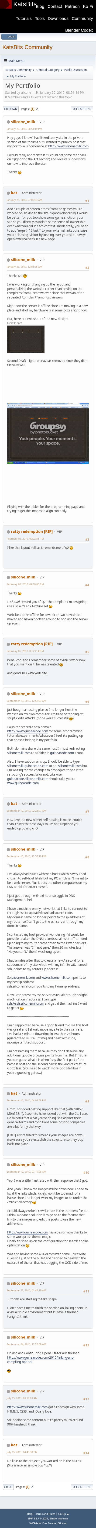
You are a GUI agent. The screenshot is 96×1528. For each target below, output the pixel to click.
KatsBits (25, 4)
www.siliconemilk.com (56, 977)
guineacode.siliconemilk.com (27, 779)
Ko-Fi (88, 6)
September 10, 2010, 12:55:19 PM (26, 856)
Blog (40, 6)
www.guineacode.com (23, 783)
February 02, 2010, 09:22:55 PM (25, 538)
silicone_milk (23, 121)
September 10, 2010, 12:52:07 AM (26, 700)
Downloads (58, 18)
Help (30, 1514)
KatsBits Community (27, 47)
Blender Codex (79, 30)
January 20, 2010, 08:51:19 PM (24, 128)
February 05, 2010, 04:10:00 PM (25, 584)
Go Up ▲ (63, 1514)
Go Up (8, 1487)
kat (14, 192)
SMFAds (33, 1523)
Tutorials (24, 18)
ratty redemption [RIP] (32, 531)
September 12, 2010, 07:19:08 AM (26, 1171)
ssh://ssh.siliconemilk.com (25, 1003)
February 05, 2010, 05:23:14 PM (25, 651)
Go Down (10, 109)
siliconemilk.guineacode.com (27, 766)
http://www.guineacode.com (27, 731)
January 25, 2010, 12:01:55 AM (24, 266)
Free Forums (49, 1523)
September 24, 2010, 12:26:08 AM (26, 1344)
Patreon (72, 6)
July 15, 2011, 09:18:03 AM (22, 1398)
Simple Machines (59, 1518)
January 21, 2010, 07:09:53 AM (24, 200)
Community (82, 18)
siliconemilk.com (19, 753)
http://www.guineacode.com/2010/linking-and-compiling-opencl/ (40, 1359)
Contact (55, 6)
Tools (40, 18)
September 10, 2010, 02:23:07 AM (26, 810)
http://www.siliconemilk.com (68, 146)
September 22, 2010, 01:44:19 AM (26, 1290)
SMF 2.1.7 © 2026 (37, 1518)
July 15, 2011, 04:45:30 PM (22, 1452)
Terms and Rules (45, 1514)
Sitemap (62, 1523)
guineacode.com (62, 753)
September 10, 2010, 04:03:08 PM (26, 1100)
